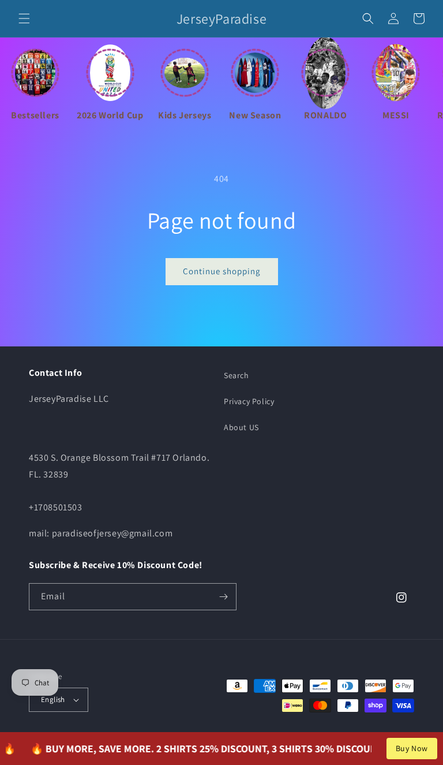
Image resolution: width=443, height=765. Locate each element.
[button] (24, 18)
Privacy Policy (249, 401)
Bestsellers (35, 115)
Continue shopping (222, 271)
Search (236, 375)
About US (241, 427)
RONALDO (325, 115)
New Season (255, 115)
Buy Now (412, 748)
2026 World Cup (110, 115)
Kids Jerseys (184, 115)
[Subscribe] (223, 596)
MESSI (396, 115)
